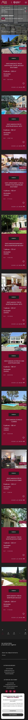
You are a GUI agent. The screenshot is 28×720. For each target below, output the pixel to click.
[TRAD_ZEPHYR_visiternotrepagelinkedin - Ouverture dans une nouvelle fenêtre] (14, 691)
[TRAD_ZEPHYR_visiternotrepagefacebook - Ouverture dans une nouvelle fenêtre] (6, 691)
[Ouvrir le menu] (26, 2)
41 (25, 633)
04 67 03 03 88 (9, 668)
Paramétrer (13, 710)
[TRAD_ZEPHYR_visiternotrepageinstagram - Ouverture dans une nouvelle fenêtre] (10, 691)
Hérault (3, 655)
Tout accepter (13, 714)
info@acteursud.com (9, 670)
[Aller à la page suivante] (25, 630)
